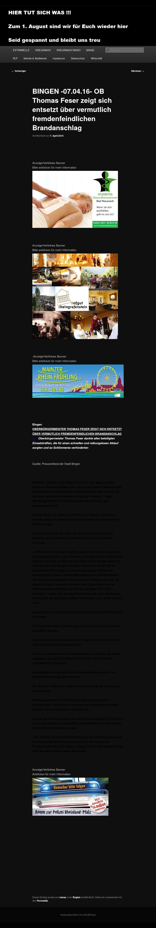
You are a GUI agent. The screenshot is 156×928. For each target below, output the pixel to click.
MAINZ (90, 50)
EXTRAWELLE (21, 50)
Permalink (42, 900)
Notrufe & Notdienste (35, 58)
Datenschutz (78, 58)
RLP (15, 58)
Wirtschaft (96, 58)
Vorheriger (19, 71)
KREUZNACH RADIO (68, 50)
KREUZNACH (43, 50)
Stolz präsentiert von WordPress (78, 914)
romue (62, 897)
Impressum (59, 58)
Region (76, 897)
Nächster (137, 71)
